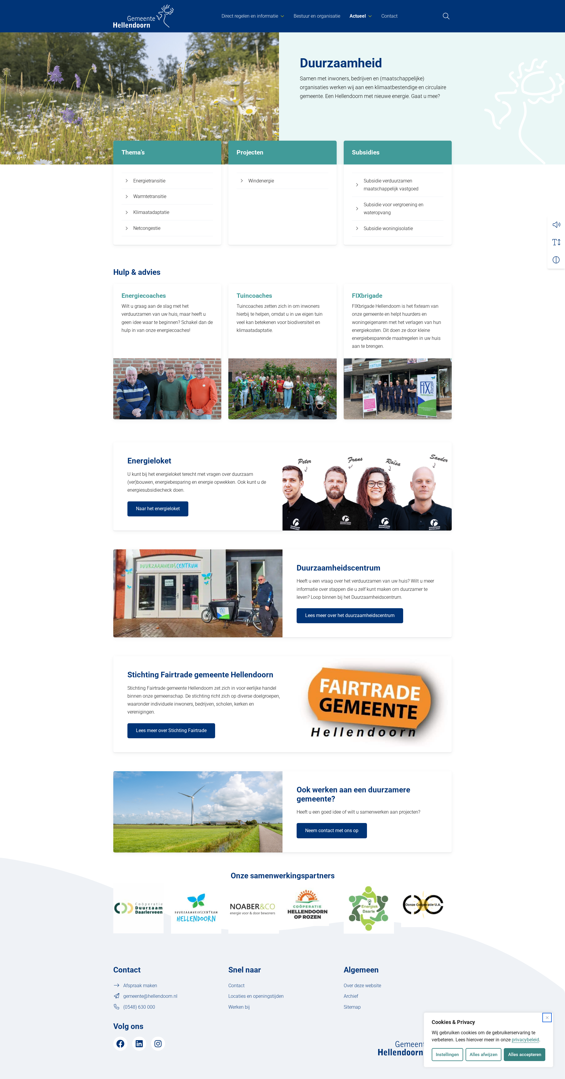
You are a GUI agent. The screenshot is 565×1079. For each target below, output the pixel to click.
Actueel (358, 16)
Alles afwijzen (483, 1054)
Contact (389, 16)
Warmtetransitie (149, 196)
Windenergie (261, 181)
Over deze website (362, 985)
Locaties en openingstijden (256, 996)
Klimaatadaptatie (151, 212)
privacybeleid (525, 1040)
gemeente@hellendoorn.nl (150, 996)
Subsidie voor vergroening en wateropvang (393, 208)
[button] (556, 224)
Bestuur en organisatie (317, 16)
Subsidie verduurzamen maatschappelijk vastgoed (391, 185)
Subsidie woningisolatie (388, 228)
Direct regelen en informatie (250, 16)
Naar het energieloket (158, 508)
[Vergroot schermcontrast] (556, 260)
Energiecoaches (144, 295)
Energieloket (149, 460)
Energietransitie (149, 181)
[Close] (547, 1017)
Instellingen (447, 1054)
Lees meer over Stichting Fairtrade (171, 730)
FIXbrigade (367, 295)
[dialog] (488, 1040)
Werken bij (239, 1007)
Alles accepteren (524, 1054)
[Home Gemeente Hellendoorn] (143, 16)
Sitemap (352, 1007)
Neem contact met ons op (331, 830)
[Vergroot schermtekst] (556, 242)
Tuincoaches (254, 295)
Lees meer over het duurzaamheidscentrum (350, 615)
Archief (351, 996)
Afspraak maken (140, 985)
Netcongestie (146, 228)
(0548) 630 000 (139, 1007)
